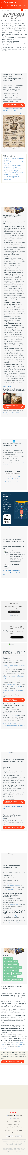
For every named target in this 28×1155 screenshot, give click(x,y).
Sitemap (7, 1130)
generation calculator (14, 922)
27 (16, 10)
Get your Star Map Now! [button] (12, 827)
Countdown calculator (15, 904)
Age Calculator (9, 889)
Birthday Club (18, 1127)
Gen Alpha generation (19, 916)
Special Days (9, 1127)
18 (6, 480)
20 (10, 480)
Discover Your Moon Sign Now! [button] (11, 802)
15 (14, 478)
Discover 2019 (8, 958)
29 (15, 481)
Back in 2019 (7, 179)
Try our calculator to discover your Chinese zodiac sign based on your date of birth (13, 725)
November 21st (10, 684)
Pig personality (14, 715)
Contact (19, 1130)
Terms (14, 1133)
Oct (8, 5)
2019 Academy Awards (10, 976)
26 (13, 10)
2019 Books (7, 979)
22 (2, 10)
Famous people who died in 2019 (12, 570)
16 (17, 478)
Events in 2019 (7, 386)
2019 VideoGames (17, 979)
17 (19, 478)
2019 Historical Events (10, 961)
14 (12, 478)
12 (8, 478)
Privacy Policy (9, 1136)
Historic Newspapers (13, 1124)
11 (6, 478)
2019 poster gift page (16, 1044)
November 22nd (16, 686)
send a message (14, 611)
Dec (20, 5)
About (13, 1130)
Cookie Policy (18, 1136)
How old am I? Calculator (14, 885)
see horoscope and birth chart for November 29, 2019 (7, 519)
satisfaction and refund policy (14, 113)
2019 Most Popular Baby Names (12, 967)
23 (5, 10)
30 (25, 10)
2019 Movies (7, 973)
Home (9, 1122)
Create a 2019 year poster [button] (10, 105)
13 (10, 478)
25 (10, 10)
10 (19, 476)
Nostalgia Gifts (16, 1122)
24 (8, 10)
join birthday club (17, 637)
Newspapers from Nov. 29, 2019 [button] (11, 406)
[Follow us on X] (14, 1115)
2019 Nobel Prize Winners (11, 964)
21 (12, 480)
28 (19, 10)
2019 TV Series (17, 973)
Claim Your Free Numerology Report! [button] (11, 700)
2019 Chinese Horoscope (11, 970)
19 (8, 480)
